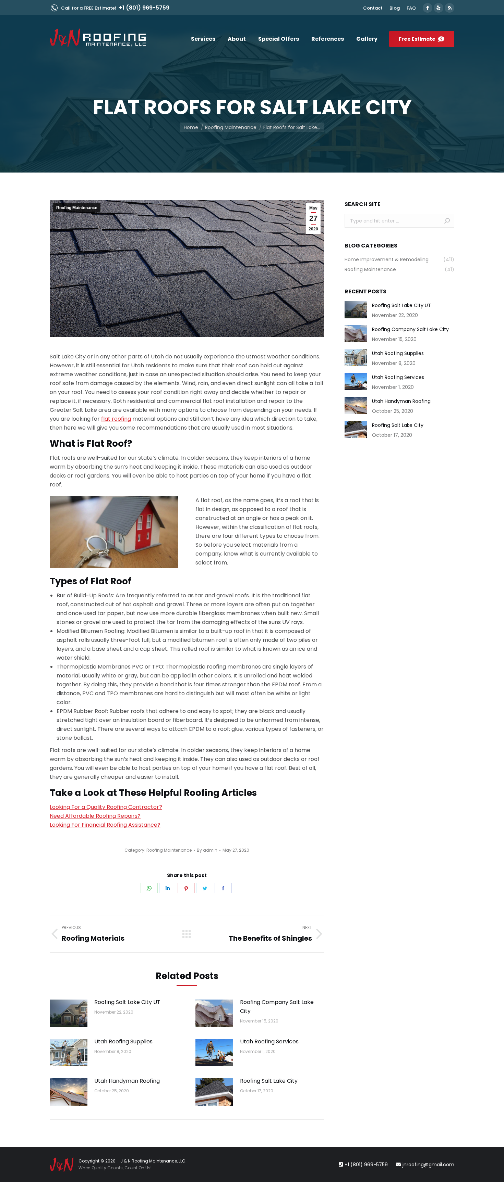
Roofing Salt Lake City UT (127, 1002)
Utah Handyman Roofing (127, 1081)
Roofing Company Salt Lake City (277, 1006)
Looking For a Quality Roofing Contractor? (106, 807)
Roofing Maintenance (76, 207)
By (207, 850)
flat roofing (116, 419)
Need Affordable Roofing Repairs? (95, 816)
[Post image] (68, 1013)
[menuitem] (373, 8)
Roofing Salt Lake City (269, 1081)
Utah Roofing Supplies (123, 1041)
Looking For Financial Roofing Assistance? (105, 825)
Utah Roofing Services (269, 1041)
